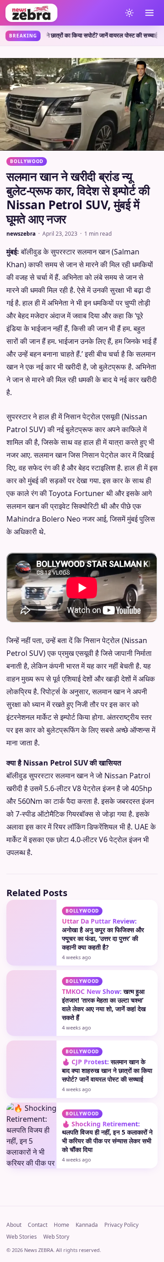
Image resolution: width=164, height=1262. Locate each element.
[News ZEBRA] (61, 13)
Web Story (56, 1237)
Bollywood (26, 161)
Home (61, 1225)
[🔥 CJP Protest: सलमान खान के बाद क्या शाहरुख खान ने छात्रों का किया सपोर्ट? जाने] (31, 1069)
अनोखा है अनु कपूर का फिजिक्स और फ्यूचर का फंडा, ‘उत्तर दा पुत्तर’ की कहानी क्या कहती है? (103, 934)
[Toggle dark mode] (129, 13)
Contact (37, 1225)
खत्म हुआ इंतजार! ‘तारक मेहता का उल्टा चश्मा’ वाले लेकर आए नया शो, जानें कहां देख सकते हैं (104, 1004)
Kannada (87, 1225)
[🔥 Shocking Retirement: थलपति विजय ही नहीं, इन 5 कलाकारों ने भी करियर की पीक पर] (31, 1135)
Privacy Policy (121, 1225)
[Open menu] (149, 13)
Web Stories (21, 1237)
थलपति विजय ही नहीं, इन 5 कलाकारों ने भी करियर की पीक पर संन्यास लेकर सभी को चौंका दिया (107, 1136)
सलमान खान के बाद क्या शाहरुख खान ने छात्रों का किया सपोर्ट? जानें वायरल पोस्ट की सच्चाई (107, 1070)
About (13, 1225)
